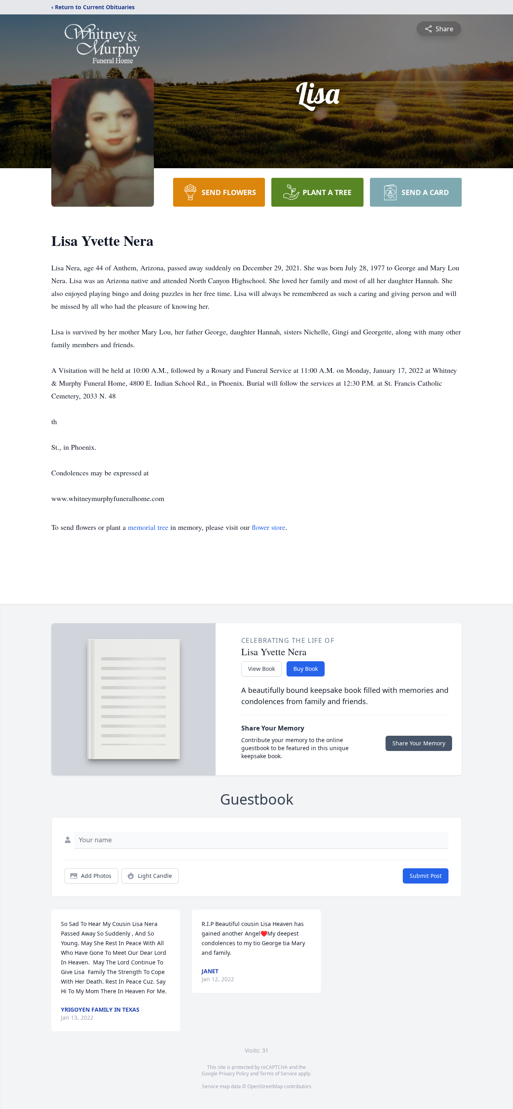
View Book (261, 668)
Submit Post (426, 876)
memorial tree (148, 527)
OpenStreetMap (265, 1086)
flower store (268, 527)
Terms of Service (278, 1073)
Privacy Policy (234, 1073)
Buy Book (305, 668)
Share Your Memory (418, 743)
